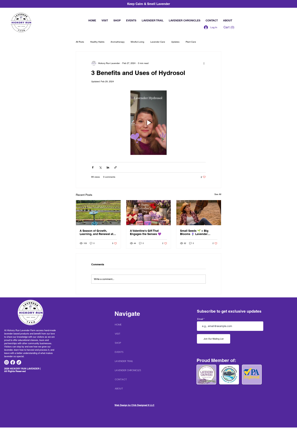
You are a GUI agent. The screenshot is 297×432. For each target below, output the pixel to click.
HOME (118, 324)
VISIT (117, 334)
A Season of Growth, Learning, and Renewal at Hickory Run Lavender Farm (98, 232)
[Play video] (148, 122)
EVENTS (119, 352)
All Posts (80, 42)
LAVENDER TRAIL (124, 361)
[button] (229, 27)
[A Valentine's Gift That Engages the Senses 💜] (148, 212)
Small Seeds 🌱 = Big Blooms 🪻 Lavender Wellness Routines (194, 232)
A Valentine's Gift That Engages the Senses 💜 (145, 232)
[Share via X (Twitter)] (100, 167)
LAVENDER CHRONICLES (128, 370)
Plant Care (191, 42)
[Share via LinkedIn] (107, 167)
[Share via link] (115, 167)
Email (200, 319)
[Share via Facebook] (92, 167)
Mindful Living (137, 42)
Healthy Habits (97, 42)
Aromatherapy (118, 42)
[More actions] (204, 63)
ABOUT (119, 388)
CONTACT (121, 379)
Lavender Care (157, 42)
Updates (175, 42)
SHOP (118, 343)
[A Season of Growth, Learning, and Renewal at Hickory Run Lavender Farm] (98, 212)
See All (217, 194)
